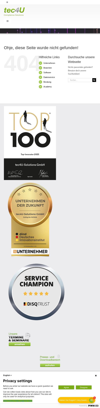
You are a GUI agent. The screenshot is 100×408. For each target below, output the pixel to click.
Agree (66, 387)
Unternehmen (49, 63)
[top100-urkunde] (30, 107)
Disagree (84, 387)
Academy (47, 86)
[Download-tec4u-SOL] (50, 353)
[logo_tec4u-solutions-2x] (14, 8)
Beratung (47, 82)
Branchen (47, 68)
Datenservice (49, 77)
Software (47, 72)
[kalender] (19, 331)
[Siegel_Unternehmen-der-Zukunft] (30, 183)
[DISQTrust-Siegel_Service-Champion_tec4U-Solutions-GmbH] (36, 260)
